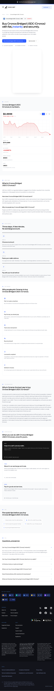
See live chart (32, 41)
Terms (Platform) (8, 670)
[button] (4, 595)
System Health (18, 631)
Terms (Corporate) (9, 673)
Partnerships (13, 610)
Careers (3, 612)
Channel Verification (19, 633)
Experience (4, 628)
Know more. (15, 686)
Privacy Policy (39, 670)
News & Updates (14, 612)
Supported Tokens (6, 625)
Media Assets (5, 615)
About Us (4, 610)
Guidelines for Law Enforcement (26, 673)
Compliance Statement (24, 670)
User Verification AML (41, 673)
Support (17, 628)
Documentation (18, 625)
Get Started (45, 7)
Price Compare (14, 615)
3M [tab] (46, 113)
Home (3, 14)
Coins (7, 14)
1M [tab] (43, 113)
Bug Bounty (18, 636)
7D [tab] (40, 113)
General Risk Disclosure (7, 676)
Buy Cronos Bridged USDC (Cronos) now (13, 41)
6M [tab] (49, 113)
